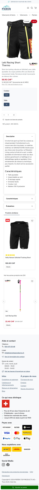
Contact (23, 386)
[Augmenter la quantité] (14, 115)
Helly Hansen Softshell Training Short (18, 257)
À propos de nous (28, 376)
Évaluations (10, 206)
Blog (3, 391)
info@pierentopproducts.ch (14, 353)
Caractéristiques (12, 199)
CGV (31, 472)
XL (7, 104)
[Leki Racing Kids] (19, 295)
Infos (4, 376)
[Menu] (28, 7)
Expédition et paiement (10, 380)
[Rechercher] (31, 7)
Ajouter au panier (21, 487)
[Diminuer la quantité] (4, 115)
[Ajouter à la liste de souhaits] (32, 221)
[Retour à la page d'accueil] (6, 8)
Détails (8, 267)
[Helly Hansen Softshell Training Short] (19, 235)
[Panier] (35, 7)
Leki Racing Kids (11, 316)
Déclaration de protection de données (15, 472)
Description (10, 136)
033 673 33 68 (10, 347)
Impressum (6, 476)
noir (6, 95)
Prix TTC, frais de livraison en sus (12, 84)
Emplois (23, 383)
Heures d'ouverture (27, 389)
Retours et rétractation (10, 388)
